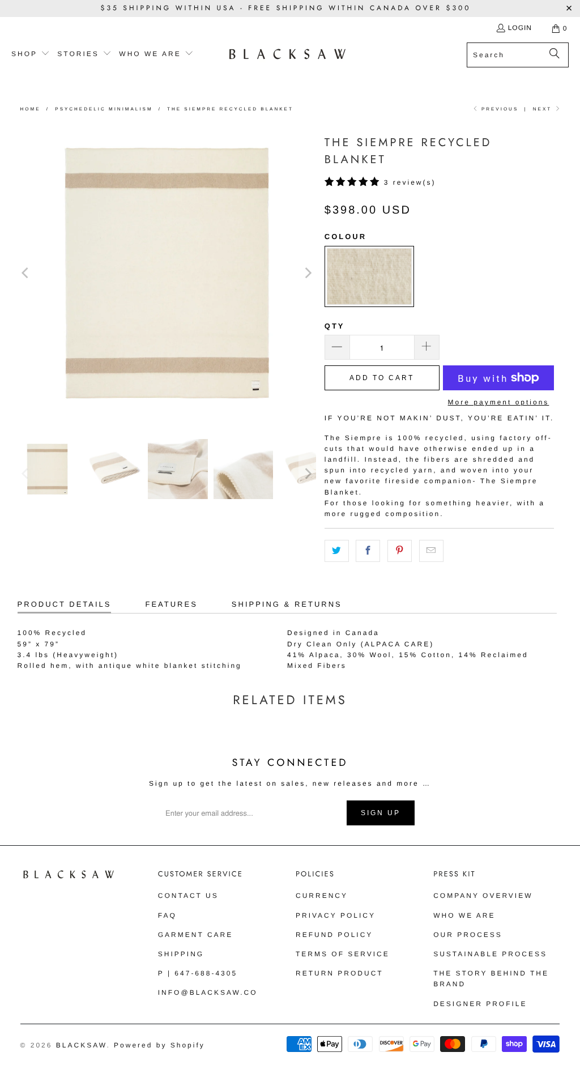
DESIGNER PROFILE (480, 1004)
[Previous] (26, 272)
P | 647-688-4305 (197, 973)
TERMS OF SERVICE (343, 954)
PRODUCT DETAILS (65, 604)
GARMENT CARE (195, 935)
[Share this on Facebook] (368, 551)
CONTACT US (188, 896)
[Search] (554, 54)
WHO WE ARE (464, 915)
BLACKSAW (81, 1045)
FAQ (167, 915)
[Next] (307, 272)
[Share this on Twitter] (337, 551)
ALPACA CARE (397, 644)
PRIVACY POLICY (336, 915)
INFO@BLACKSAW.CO (208, 992)
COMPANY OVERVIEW (482, 896)
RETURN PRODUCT (339, 973)
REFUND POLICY (334, 935)
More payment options (498, 402)
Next (544, 109)
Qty (335, 326)
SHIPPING (181, 954)
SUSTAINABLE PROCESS (490, 954)
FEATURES (171, 604)
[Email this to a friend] (431, 551)
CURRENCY (322, 896)
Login (520, 28)
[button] (30, 54)
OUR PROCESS (467, 935)
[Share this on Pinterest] (399, 551)
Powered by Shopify (159, 1045)
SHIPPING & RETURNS (287, 604)
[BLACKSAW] (287, 55)
